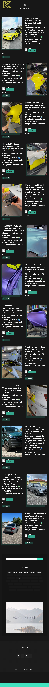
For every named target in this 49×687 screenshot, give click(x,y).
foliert (25, 575)
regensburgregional (13, 586)
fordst (9, 578)
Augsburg (9, 572)
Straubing (24, 586)
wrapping (30, 589)
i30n (40, 578)
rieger (20, 586)
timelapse (34, 586)
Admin (29, 48)
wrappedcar (25, 589)
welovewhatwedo (13, 589)
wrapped (19, 589)
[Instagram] (22, 656)
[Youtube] (26, 656)
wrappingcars (36, 589)
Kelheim (8, 581)
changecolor (39, 572)
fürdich (23, 578)
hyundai (32, 578)
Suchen (40, 559)
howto (28, 578)
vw (38, 586)
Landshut (27, 581)
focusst (20, 575)
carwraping (26, 572)
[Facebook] (18, 656)
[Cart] (24, 1)
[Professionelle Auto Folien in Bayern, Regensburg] (7, 5)
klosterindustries (14, 581)
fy (16, 578)
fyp (19, 578)
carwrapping (32, 572)
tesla (29, 586)
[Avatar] (26, 49)
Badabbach (15, 572)
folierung (29, 575)
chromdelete (10, 575)
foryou (13, 578)
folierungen (35, 575)
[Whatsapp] (30, 656)
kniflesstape (21, 581)
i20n (36, 578)
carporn (20, 572)
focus (16, 575)
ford (40, 575)
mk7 (32, 581)
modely (41, 581)
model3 (36, 581)
